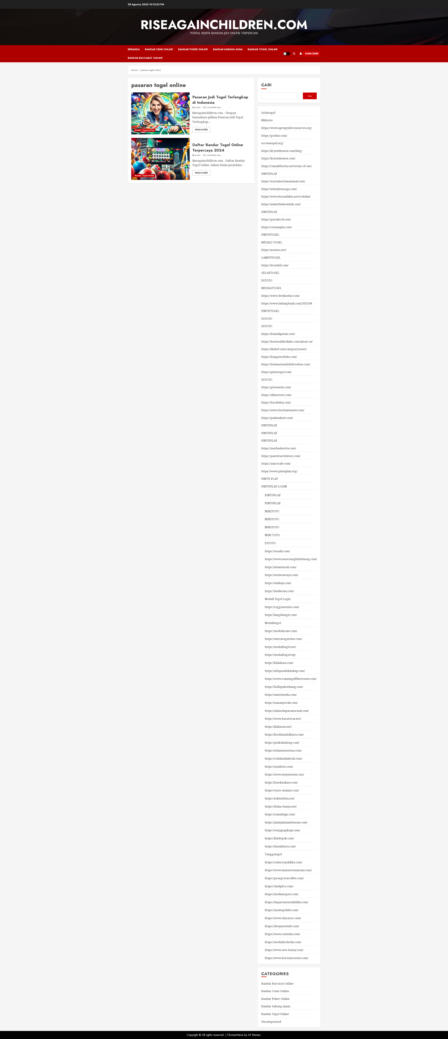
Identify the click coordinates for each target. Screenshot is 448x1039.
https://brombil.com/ (275, 265)
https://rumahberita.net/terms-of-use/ (286, 166)
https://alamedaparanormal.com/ (287, 711)
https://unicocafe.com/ (276, 463)
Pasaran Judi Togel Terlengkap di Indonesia (220, 99)
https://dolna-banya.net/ (281, 806)
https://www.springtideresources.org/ (286, 128)
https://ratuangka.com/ (276, 227)
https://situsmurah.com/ (280, 567)
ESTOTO (266, 280)
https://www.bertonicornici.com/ (286, 958)
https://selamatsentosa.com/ (283, 750)
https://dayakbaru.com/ (280, 846)
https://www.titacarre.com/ (283, 918)
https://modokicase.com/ (281, 631)
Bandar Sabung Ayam (227, 49)
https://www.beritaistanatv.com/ (282, 410)
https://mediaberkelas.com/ (283, 942)
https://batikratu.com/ (279, 591)
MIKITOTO (272, 511)
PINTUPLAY (269, 174)
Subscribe (311, 53)
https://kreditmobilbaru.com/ (284, 734)
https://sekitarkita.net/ (280, 798)
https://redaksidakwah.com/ (283, 758)
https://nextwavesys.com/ (281, 575)
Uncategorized (271, 1022)
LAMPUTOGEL (271, 257)
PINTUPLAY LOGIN (274, 486)
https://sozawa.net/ (273, 250)
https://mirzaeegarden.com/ (283, 639)
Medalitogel (273, 623)
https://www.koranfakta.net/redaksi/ (285, 196)
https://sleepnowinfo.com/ (282, 926)
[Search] (294, 53)
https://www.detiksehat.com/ (280, 296)
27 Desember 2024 (213, 107)
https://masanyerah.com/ (281, 703)
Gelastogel (268, 113)
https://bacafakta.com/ (276, 402)
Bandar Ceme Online (159, 49)
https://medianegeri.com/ (282, 894)
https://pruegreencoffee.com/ (284, 878)
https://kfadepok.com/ (279, 838)
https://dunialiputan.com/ (278, 334)
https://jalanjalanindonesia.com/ (286, 822)
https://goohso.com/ (274, 136)
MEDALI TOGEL (271, 242)
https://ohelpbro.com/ (279, 886)
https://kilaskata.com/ (279, 663)
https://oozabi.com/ (277, 551)
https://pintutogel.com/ (276, 372)
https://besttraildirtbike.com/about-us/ (287, 341)
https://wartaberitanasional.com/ (283, 181)
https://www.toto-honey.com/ (284, 950)
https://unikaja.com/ (278, 583)
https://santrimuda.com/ (281, 695)
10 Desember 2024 (213, 155)
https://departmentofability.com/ (286, 902)
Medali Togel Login (277, 599)
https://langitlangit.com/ (281, 615)
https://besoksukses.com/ (281, 782)
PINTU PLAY (269, 479)
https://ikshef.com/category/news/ (284, 349)
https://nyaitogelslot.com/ (282, 910)
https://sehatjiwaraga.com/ (279, 189)
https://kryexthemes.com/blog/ (281, 151)
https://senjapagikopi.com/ (282, 830)
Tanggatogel (273, 854)
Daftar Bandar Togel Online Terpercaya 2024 (217, 147)
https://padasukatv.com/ (277, 418)
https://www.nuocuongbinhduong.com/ (291, 559)
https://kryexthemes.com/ (278, 158)
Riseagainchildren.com (224, 25)
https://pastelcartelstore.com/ (280, 456)
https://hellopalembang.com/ (284, 687)
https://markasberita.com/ (278, 448)
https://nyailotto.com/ (279, 766)
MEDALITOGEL (271, 288)
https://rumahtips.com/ (280, 814)
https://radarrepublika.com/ (283, 862)
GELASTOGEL (270, 273)
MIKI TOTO (272, 535)
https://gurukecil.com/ (276, 219)
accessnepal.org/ (272, 143)
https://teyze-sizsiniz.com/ (282, 790)
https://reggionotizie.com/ (282, 607)
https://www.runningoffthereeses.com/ (291, 679)
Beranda (134, 49)
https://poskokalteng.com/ (282, 743)
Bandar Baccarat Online (145, 58)
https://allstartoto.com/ (276, 395)
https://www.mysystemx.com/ (284, 774)
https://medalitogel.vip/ (280, 655)
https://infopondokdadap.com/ (285, 671)
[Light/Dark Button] (286, 53)
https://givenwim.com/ (276, 387)
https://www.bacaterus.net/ (283, 719)
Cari (266, 85)
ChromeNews (235, 1035)
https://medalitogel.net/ (280, 647)
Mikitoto (267, 120)
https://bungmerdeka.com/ (279, 357)
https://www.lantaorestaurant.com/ (288, 870)
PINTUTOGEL (270, 235)
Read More (201, 129)
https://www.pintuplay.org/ (279, 471)
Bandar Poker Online (193, 49)
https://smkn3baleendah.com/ (281, 204)
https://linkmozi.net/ (278, 727)
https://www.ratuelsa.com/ (282, 934)
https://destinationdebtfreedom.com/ (285, 364)
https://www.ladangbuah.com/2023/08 (286, 303)
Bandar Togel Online (263, 49)
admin (198, 107)
